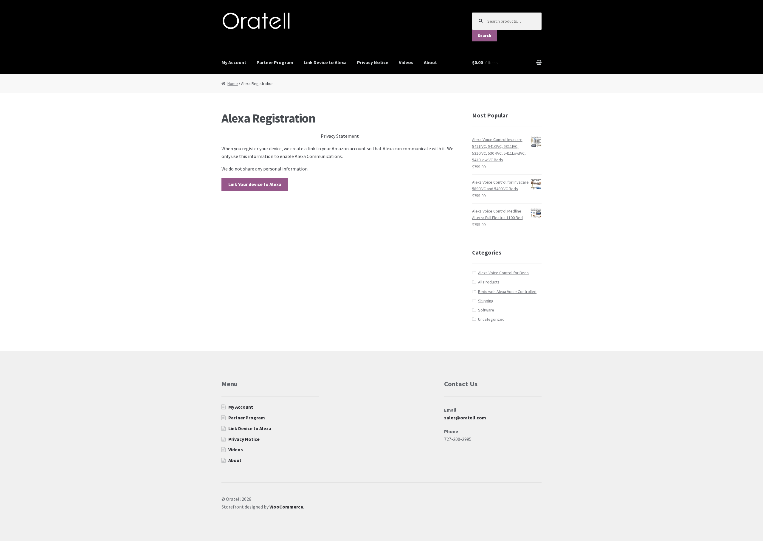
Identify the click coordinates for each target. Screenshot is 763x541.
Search (484, 35)
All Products (489, 282)
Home (232, 83)
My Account (233, 62)
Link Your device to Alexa (254, 184)
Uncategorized (491, 319)
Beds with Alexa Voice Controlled (507, 291)
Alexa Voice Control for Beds (503, 272)
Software (486, 310)
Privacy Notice (372, 62)
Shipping (486, 300)
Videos (406, 62)
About (430, 62)
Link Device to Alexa (325, 62)
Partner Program (275, 62)
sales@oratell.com (465, 418)
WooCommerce (286, 507)
